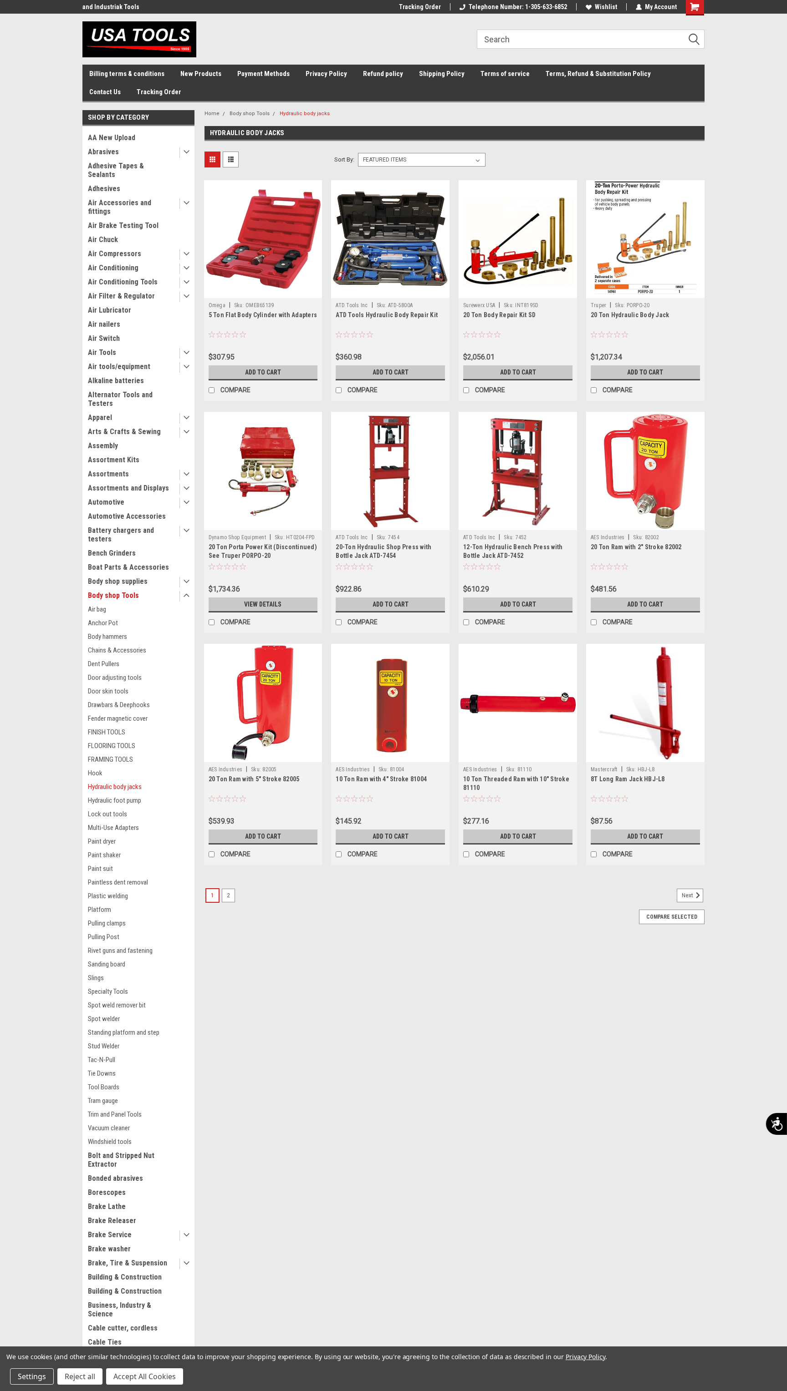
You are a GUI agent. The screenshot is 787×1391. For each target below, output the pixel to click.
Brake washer (109, 1248)
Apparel (100, 417)
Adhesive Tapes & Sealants (116, 170)
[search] (591, 39)
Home (212, 113)
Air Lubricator (109, 310)
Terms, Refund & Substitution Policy (598, 74)
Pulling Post (103, 937)
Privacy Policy (326, 74)
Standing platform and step (123, 1032)
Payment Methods (263, 74)
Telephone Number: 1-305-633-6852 (518, 6)
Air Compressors (114, 253)
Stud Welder (103, 1046)
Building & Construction (125, 1277)
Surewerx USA (479, 305)
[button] (697, 39)
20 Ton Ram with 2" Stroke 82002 (636, 547)
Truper (599, 305)
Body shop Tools (113, 595)
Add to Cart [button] (263, 372)
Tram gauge (103, 1101)
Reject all (80, 1376)
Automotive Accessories (127, 516)
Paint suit (100, 869)
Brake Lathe (107, 1206)
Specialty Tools (108, 991)
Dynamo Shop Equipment (237, 537)
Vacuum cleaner (109, 1128)
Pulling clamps (107, 923)
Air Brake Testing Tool (123, 225)
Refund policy (383, 74)
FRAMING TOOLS (110, 759)
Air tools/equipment (119, 366)
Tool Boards (103, 1087)
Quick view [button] (263, 291)
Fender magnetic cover (118, 718)
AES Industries (608, 537)
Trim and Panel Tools (115, 1114)
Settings (32, 1376)
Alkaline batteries (116, 380)
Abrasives (103, 151)
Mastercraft (604, 769)
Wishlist (606, 6)
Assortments (108, 474)
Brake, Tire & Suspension (127, 1263)
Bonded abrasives (115, 1178)
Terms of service (505, 74)
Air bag (97, 609)
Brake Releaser (112, 1220)
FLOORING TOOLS (111, 746)
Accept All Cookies (144, 1376)
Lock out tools (107, 814)
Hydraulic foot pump (114, 800)
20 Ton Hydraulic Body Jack (630, 315)
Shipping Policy (442, 74)
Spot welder (104, 1019)
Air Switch (104, 338)
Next (688, 895)
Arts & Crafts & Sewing (124, 431)
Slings (96, 978)
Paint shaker (104, 855)
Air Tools (102, 352)
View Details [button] (262, 604)
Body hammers (107, 636)
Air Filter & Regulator (121, 296)
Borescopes (107, 1192)
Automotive (106, 502)
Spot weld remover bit (117, 1005)
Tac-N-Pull (101, 1060)
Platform (99, 909)
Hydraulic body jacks (115, 787)
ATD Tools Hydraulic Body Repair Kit (387, 315)
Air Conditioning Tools (123, 282)
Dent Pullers (103, 664)
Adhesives (104, 188)
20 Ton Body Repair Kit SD (499, 315)
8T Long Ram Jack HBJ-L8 (628, 779)
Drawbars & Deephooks (119, 705)
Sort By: (344, 159)
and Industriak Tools (110, 6)
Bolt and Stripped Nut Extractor (121, 1159)
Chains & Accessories (117, 650)
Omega (217, 305)
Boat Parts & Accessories (128, 567)
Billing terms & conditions (126, 74)
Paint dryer (102, 841)
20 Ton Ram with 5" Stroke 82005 (254, 779)
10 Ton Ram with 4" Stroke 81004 (381, 779)
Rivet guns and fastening (120, 950)
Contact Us (105, 92)
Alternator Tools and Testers (120, 399)
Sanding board (106, 964)
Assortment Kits (113, 459)
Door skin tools (108, 691)
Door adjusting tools (115, 677)
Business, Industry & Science (119, 1309)
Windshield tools (110, 1142)
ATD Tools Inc (352, 305)
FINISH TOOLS (106, 732)
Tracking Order (420, 6)
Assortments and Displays (128, 488)
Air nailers (104, 324)
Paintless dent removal (118, 882)
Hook (95, 773)
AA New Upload (111, 137)
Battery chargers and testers (121, 534)
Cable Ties (105, 1342)
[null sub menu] (184, 152)
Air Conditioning (113, 267)
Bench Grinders (112, 553)
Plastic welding (108, 896)
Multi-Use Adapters (113, 828)
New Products (200, 74)
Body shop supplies (118, 581)
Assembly (103, 445)
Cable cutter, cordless (123, 1328)
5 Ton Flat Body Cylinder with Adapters (263, 315)
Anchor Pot (103, 623)
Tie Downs (102, 1073)
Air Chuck (103, 239)
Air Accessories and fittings (119, 207)
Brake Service (110, 1234)
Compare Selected (671, 917)
